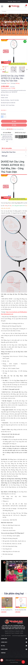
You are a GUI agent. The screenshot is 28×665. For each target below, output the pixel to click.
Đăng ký (14, 1)
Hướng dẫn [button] (4, 638)
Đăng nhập (10, 1)
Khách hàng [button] (4, 649)
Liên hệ (18, 1)
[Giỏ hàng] (26, 6)
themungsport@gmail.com (21, 635)
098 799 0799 (9, 129)
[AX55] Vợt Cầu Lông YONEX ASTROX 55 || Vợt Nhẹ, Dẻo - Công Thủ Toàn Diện (21, 132)
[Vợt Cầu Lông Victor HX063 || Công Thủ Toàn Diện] (21, 602)
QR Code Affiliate (7, 132)
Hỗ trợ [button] (3, 645)
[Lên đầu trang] (23, 662)
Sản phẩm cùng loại (14, 593)
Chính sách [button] (4, 642)
